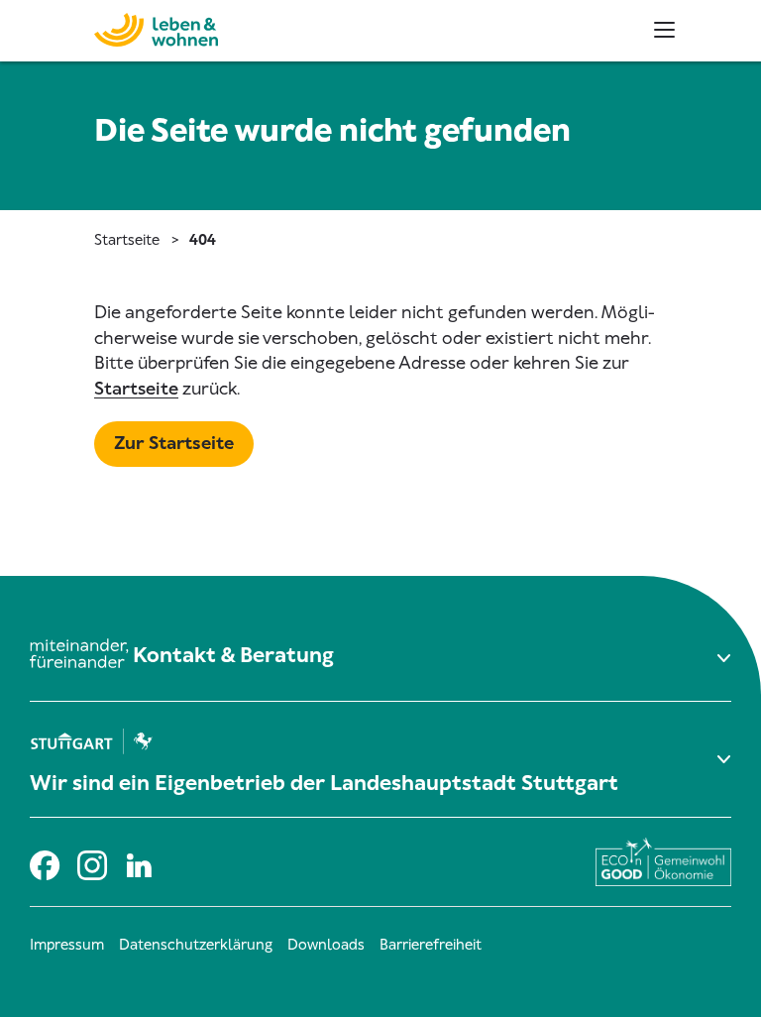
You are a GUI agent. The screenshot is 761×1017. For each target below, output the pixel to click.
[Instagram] (91, 862)
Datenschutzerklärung (195, 945)
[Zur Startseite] (116, 27)
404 (202, 240)
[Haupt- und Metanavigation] (664, 30)
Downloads (326, 945)
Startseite (127, 240)
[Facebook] (43, 862)
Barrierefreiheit (431, 945)
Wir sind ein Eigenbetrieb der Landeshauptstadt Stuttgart (324, 783)
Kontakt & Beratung (233, 655)
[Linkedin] (139, 862)
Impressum (67, 945)
